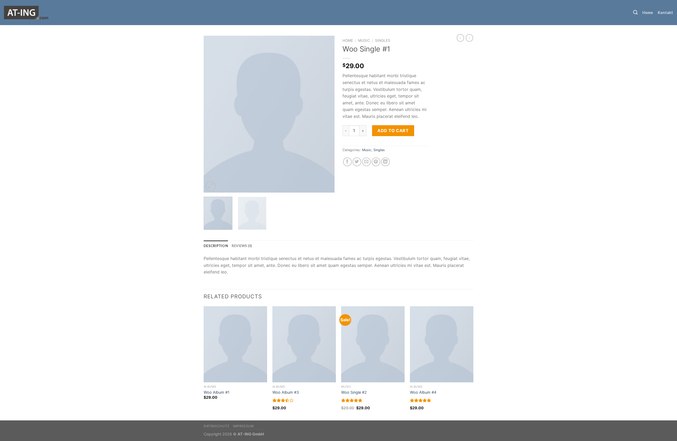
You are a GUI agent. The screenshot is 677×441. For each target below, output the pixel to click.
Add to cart (393, 130)
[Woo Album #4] (441, 344)
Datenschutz (217, 426)
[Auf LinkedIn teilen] (385, 161)
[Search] (635, 12)
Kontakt (665, 12)
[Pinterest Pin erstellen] (376, 161)
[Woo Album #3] (304, 344)
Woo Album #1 (217, 392)
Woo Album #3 (285, 392)
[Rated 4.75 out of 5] (352, 400)
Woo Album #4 (423, 392)
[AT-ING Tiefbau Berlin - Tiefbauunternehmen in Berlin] (27, 12)
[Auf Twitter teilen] (357, 161)
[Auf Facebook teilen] (347, 161)
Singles (382, 40)
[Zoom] (210, 186)
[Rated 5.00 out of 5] (420, 400)
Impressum (243, 426)
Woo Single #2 (354, 392)
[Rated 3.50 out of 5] (283, 400)
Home (647, 12)
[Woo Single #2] (373, 344)
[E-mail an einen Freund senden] (366, 161)
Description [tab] (216, 246)
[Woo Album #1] (235, 344)
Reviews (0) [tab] (242, 246)
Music (364, 40)
